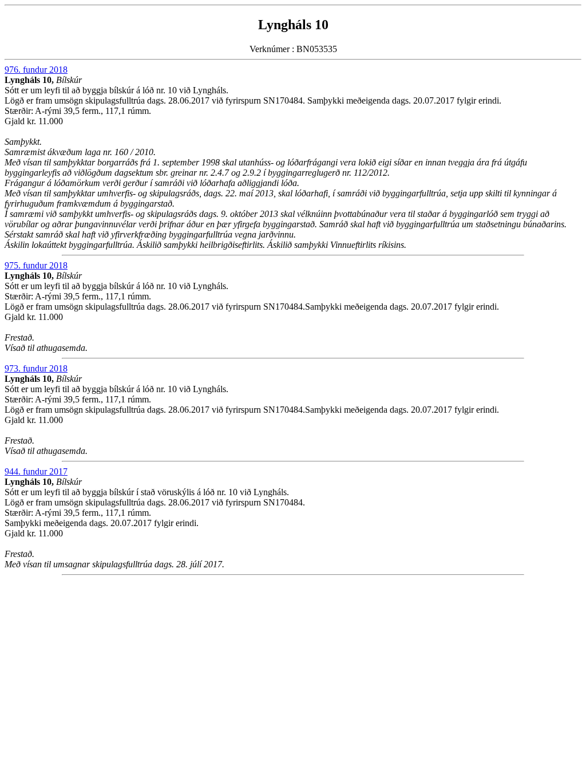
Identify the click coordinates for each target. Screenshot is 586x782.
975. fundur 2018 (36, 265)
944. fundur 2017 (36, 471)
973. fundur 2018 (36, 368)
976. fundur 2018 (36, 69)
